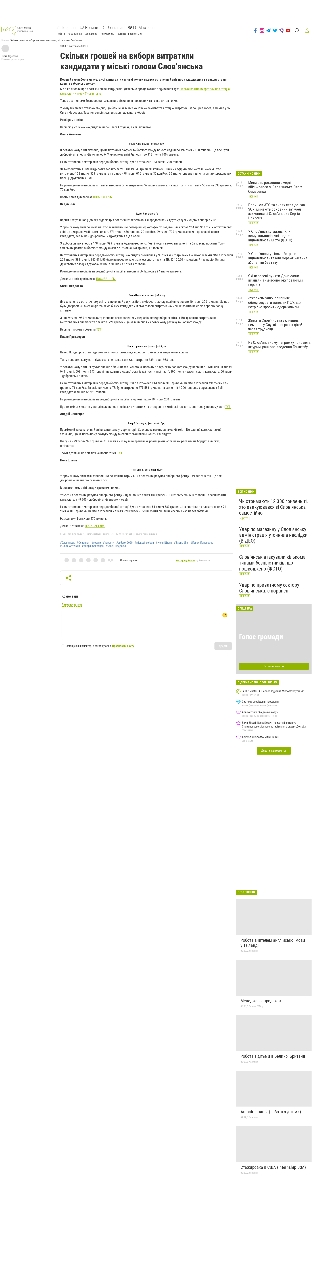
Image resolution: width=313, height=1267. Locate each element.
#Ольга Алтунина (70, 546)
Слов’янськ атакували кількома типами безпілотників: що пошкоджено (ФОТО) (272, 563)
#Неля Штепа (164, 542)
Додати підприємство (274, 750)
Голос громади (261, 637)
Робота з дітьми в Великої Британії (273, 1056)
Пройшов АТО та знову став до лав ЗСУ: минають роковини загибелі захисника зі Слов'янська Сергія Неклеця (276, 211)
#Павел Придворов (202, 542)
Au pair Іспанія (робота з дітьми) (271, 1111)
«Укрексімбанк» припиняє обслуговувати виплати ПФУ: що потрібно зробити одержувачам (274, 302)
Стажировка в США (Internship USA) (273, 1167)
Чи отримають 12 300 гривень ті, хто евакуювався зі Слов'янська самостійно (273, 507)
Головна (69, 27)
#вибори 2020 (124, 542)
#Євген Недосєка (116, 546)
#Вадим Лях (181, 542)
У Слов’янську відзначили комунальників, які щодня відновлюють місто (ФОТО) (270, 235)
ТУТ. (99, 329)
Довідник (116, 27)
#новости (108, 542)
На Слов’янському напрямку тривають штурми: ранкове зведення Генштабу (279, 344)
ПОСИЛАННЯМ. (103, 197)
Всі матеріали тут (274, 666)
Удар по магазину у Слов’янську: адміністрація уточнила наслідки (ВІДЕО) (273, 535)
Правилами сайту (123, 646)
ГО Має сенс (144, 27)
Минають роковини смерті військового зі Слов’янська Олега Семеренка (275, 186)
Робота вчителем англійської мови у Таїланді (273, 943)
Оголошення (75, 33)
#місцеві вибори (144, 542)
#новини (96, 542)
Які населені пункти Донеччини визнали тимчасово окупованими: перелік (275, 280)
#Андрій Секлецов (93, 546)
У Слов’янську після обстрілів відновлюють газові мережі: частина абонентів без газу (277, 258)
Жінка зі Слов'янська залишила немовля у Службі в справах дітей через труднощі (275, 324)
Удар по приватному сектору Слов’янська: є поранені (269, 588)
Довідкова (91, 33)
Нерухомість (107, 33)
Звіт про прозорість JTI (130, 33)
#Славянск (83, 542)
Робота (61, 33)
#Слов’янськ (67, 542)
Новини (91, 27)
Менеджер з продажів (261, 1000)
